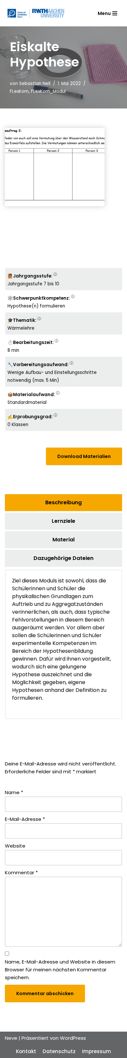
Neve (11, 1038)
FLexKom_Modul (48, 91)
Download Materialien (84, 456)
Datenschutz (59, 1051)
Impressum (96, 1051)
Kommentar (21, 872)
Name (14, 792)
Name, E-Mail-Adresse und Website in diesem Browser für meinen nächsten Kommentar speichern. (60, 969)
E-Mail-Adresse (25, 819)
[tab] (63, 502)
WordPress (73, 1038)
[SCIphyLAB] (36, 13)
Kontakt (26, 1051)
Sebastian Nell (34, 83)
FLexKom (19, 91)
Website (15, 845)
